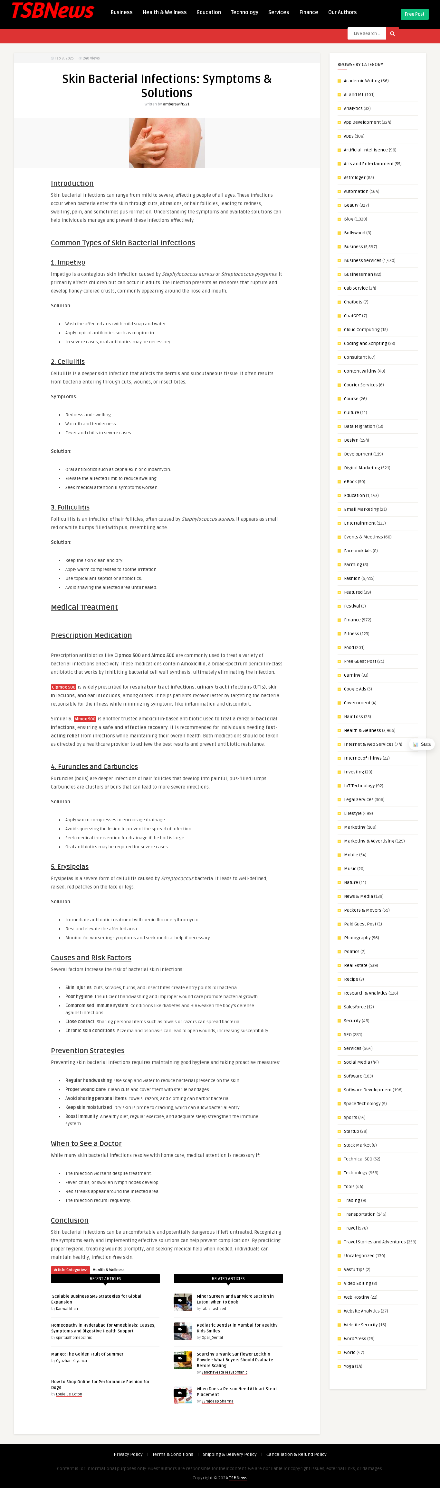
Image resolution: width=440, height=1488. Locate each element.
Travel (350, 1228)
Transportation (360, 1214)
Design (351, 440)
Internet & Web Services (369, 744)
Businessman (358, 274)
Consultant (355, 357)
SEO (348, 1034)
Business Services (362, 260)
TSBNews (238, 1478)
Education (209, 12)
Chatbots (353, 302)
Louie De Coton (69, 1394)
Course (351, 398)
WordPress (355, 1338)
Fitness (351, 633)
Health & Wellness (165, 12)
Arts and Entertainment (369, 164)
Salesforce (355, 1007)
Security (352, 1021)
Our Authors (342, 12)
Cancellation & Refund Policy (296, 1454)
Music (350, 868)
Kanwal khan (67, 1309)
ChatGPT (352, 316)
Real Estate (356, 965)
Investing (354, 772)
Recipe (351, 979)
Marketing (355, 827)
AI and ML (354, 94)
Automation (356, 191)
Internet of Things (363, 758)
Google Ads (355, 689)
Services (278, 12)
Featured (353, 592)
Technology (244, 12)
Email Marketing (361, 509)
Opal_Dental (212, 1338)
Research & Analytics (365, 993)
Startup (351, 1131)
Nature (351, 882)
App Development (362, 122)
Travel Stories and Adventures (375, 1242)
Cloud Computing (362, 329)
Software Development (368, 1090)
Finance (308, 12)
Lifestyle (353, 813)
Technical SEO (358, 1159)
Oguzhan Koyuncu (71, 1361)
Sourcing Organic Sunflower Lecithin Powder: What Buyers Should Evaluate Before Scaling (235, 1360)
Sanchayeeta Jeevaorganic (224, 1372)
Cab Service (356, 288)
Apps (349, 136)
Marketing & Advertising (369, 841)
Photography (357, 938)
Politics (351, 951)
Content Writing (360, 371)
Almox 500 (85, 719)
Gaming (352, 675)
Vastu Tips (354, 1269)
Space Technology (362, 1103)
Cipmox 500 (63, 687)
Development (358, 454)
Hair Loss (353, 716)
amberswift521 (176, 104)
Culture (351, 412)
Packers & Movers (362, 910)
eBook (350, 481)
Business (121, 12)
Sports (350, 1117)
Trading (352, 1200)
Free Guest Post (360, 661)
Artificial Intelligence (366, 150)
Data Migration (359, 426)
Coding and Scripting (365, 343)
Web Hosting (356, 1297)
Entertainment (360, 523)
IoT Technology (359, 786)
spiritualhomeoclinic (74, 1338)
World (350, 1352)
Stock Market (357, 1145)
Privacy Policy (128, 1454)
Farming (353, 564)
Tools (349, 1186)
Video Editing (357, 1283)
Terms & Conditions (172, 1454)
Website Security (361, 1325)
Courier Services (361, 385)
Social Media (357, 1062)
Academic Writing (362, 81)
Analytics (353, 108)
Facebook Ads (358, 551)
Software (353, 1076)
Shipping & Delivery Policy (230, 1454)
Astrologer (355, 177)
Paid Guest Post (360, 924)
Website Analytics (362, 1311)
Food (349, 647)
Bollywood (354, 233)
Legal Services (359, 799)
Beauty (351, 205)
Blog (348, 219)
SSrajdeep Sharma (218, 1401)
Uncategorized (359, 1255)
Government (357, 703)
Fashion (352, 578)
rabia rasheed (214, 1309)
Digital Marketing (362, 468)
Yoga (349, 1366)
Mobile (351, 855)
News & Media (358, 896)
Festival (352, 606)
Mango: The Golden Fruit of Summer (87, 1354)
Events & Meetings (363, 537)
